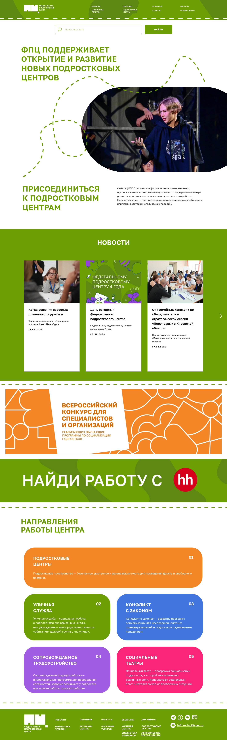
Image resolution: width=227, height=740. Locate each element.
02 (98, 603)
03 (191, 603)
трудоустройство (55, 663)
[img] (36, 723)
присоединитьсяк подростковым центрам (61, 198)
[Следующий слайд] (221, 316)
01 (191, 557)
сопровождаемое (55, 657)
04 (98, 656)
